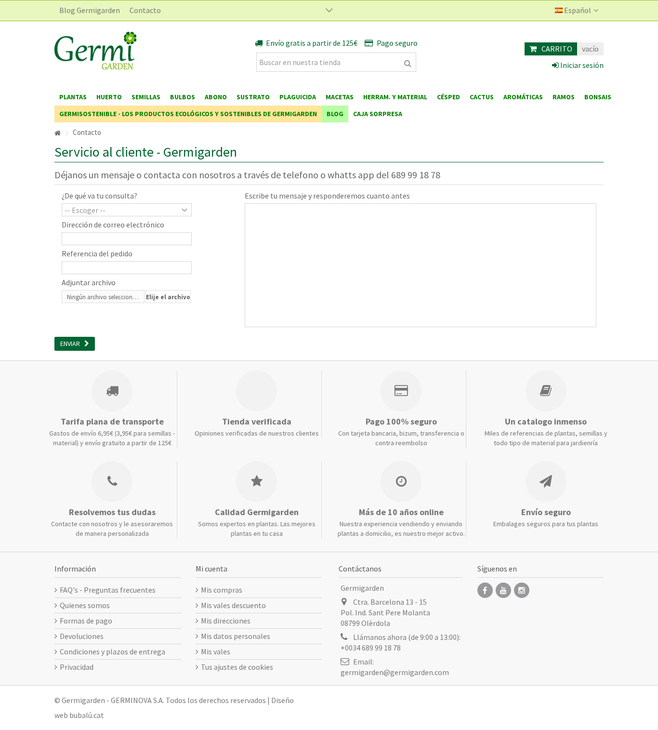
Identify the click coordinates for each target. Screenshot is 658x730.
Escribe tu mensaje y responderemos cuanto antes (327, 195)
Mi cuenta (211, 568)
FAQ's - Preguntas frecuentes (108, 590)
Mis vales (215, 651)
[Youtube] (503, 590)
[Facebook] (485, 590)
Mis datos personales (235, 636)
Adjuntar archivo (89, 282)
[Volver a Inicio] (57, 133)
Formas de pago (86, 620)
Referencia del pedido (97, 253)
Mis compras (221, 590)
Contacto (145, 10)
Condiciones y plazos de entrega (112, 651)
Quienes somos (85, 605)
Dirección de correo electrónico (113, 224)
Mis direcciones (225, 620)
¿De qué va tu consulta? (99, 195)
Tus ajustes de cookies (237, 667)
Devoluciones (82, 636)
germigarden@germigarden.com (395, 672)
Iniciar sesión (581, 65)
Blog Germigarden (89, 10)
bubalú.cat (86, 715)
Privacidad (76, 667)
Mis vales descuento (233, 605)
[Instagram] (521, 590)
